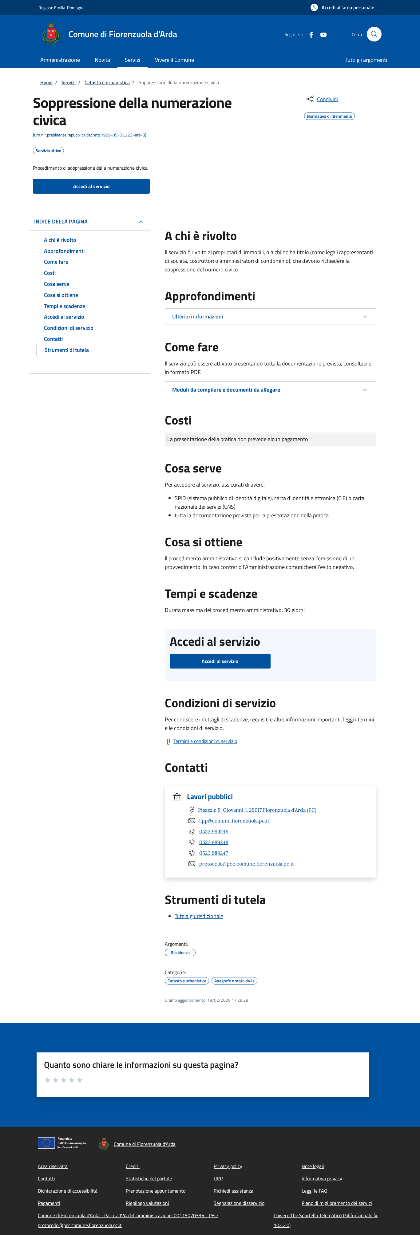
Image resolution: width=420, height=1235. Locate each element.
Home (46, 82)
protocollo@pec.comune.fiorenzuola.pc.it (246, 864)
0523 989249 (213, 831)
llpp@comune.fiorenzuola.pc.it (234, 821)
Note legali (313, 1166)
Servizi (68, 82)
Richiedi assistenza (233, 1190)
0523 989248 (213, 842)
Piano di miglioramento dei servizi (337, 1203)
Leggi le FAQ (314, 1190)
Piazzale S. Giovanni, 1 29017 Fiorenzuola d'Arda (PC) (257, 810)
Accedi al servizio (91, 186)
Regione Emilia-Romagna (61, 7)
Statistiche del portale (149, 1178)
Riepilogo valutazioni (147, 1203)
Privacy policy (228, 1166)
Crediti (133, 1166)
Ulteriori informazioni (197, 316)
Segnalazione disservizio (239, 1203)
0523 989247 (213, 853)
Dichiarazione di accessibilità (67, 1190)
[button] (342, 7)
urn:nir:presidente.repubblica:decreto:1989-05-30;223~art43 (89, 135)
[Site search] (374, 34)
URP (218, 1178)
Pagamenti (49, 1203)
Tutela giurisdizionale (199, 916)
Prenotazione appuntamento (155, 1190)
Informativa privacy (322, 1178)
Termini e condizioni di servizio (205, 741)
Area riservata (53, 1166)
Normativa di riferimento (329, 115)
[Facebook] (309, 34)
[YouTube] (321, 34)
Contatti (46, 1178)
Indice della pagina (61, 221)
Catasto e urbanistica (107, 82)
